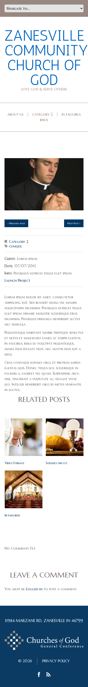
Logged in (34, 589)
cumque (15, 246)
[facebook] (39, 675)
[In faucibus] (23, 489)
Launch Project (17, 280)
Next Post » (73, 223)
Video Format (14, 463)
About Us (15, 114)
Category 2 (42, 114)
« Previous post (16, 223)
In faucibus (12, 515)
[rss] (48, 675)
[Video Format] (23, 437)
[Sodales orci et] (64, 437)
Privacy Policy (56, 661)
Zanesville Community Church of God (46, 58)
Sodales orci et (56, 463)
